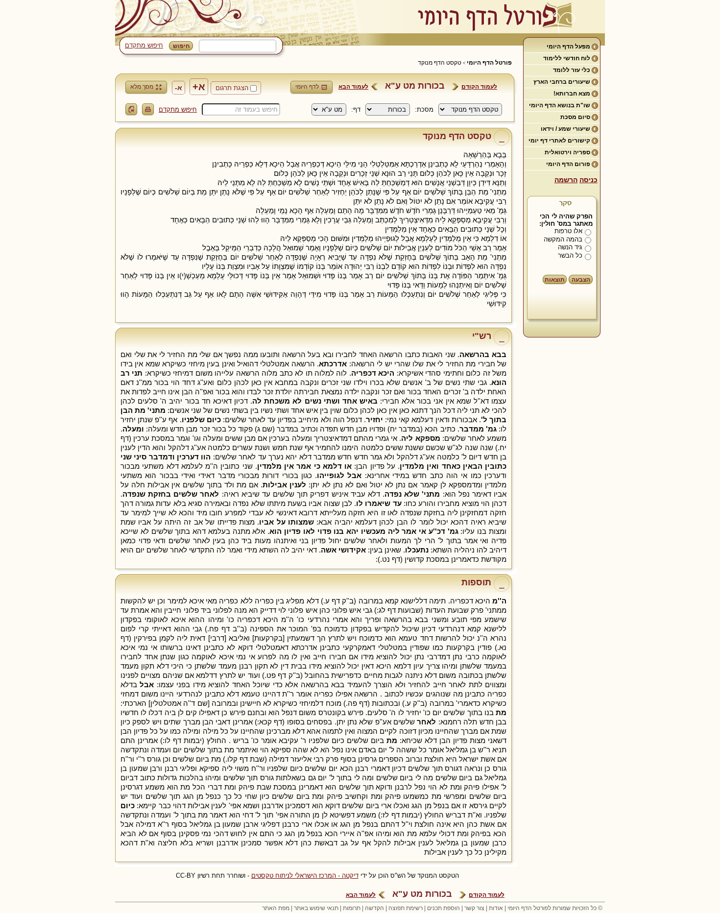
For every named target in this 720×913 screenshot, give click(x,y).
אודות (496, 908)
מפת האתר (275, 908)
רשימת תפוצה (405, 908)
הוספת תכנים (443, 908)
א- (178, 88)
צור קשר (474, 908)
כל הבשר (570, 255)
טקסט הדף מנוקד (439, 62)
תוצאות (555, 279)
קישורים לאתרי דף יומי (559, 140)
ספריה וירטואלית (567, 152)
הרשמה (565, 180)
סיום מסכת (575, 117)
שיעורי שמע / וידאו (565, 128)
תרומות (351, 908)
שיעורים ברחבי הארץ (561, 81)
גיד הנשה (570, 247)
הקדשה (374, 908)
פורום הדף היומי (568, 164)
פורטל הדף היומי (489, 62)
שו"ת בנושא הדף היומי (559, 105)
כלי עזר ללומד (571, 70)
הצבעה (581, 279)
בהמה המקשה (563, 239)
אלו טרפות (568, 231)
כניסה (588, 180)
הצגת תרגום (232, 88)
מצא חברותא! (571, 93)
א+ (198, 86)
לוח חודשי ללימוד (566, 58)
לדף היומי (307, 86)
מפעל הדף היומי (568, 46)
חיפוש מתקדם (144, 45)
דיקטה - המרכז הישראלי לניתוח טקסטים (305, 875)
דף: (355, 109)
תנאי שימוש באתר (316, 908)
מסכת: (424, 109)
